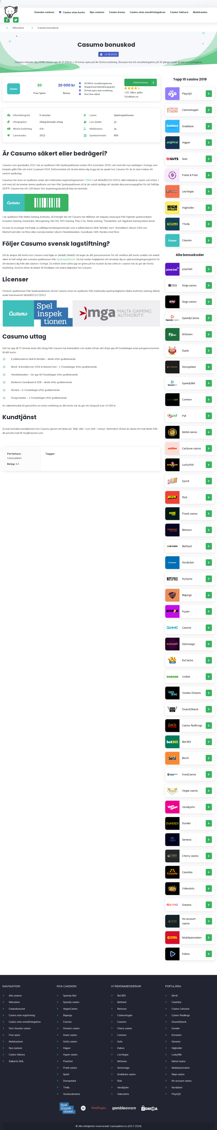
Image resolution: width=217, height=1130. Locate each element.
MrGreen (187, 334)
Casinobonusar (17, 1008)
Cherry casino (190, 855)
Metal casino (189, 432)
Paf (184, 415)
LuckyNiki (188, 464)
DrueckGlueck (190, 709)
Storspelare (189, 366)
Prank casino (189, 513)
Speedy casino (71, 1002)
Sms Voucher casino (20, 1028)
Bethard (187, 546)
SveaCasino (189, 774)
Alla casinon (15, 995)
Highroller (188, 207)
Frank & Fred (189, 175)
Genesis (186, 839)
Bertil (185, 758)
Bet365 (186, 741)
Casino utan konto (74, 12)
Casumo (187, 240)
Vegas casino (190, 790)
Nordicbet (188, 562)
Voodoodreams (71, 1093)
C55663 (88, 180)
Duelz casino (70, 1034)
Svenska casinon (44, 12)
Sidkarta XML (16, 1061)
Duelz (185, 350)
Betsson (187, 529)
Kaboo (186, 953)
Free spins (14, 1034)
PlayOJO (187, 93)
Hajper (186, 142)
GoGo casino (70, 1041)
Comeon (187, 399)
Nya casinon (97, 12)
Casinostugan (190, 109)
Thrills (186, 224)
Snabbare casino (126, 1074)
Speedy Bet (69, 995)
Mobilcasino (200, 12)
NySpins (187, 578)
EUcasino (177, 1034)
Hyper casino (70, 1054)
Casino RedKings (192, 725)
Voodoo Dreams (191, 692)
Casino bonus (117, 12)
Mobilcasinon (16, 1041)
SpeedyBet (188, 383)
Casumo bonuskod (47, 27)
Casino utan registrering (22, 1015)
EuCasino (187, 660)
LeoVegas (188, 191)
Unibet (186, 676)
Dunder (186, 823)
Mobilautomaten (192, 937)
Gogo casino (189, 301)
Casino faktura (179, 12)
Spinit (185, 481)
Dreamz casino (71, 1028)
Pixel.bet (68, 1061)
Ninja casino (189, 285)
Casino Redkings (181, 1015)
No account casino (189, 921)
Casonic (186, 627)
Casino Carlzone (180, 1008)
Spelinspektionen (66, 259)
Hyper (186, 611)
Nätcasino (18, 27)
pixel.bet (187, 269)
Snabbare (188, 126)
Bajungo (187, 595)
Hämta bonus (140, 82)
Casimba (187, 872)
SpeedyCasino (190, 318)
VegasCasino (70, 1008)
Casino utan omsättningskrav (147, 12)
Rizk (184, 497)
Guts (184, 158)
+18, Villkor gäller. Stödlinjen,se (133, 94)
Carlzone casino (191, 448)
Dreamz (186, 904)
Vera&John (188, 807)
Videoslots (188, 888)
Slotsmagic (188, 644)
